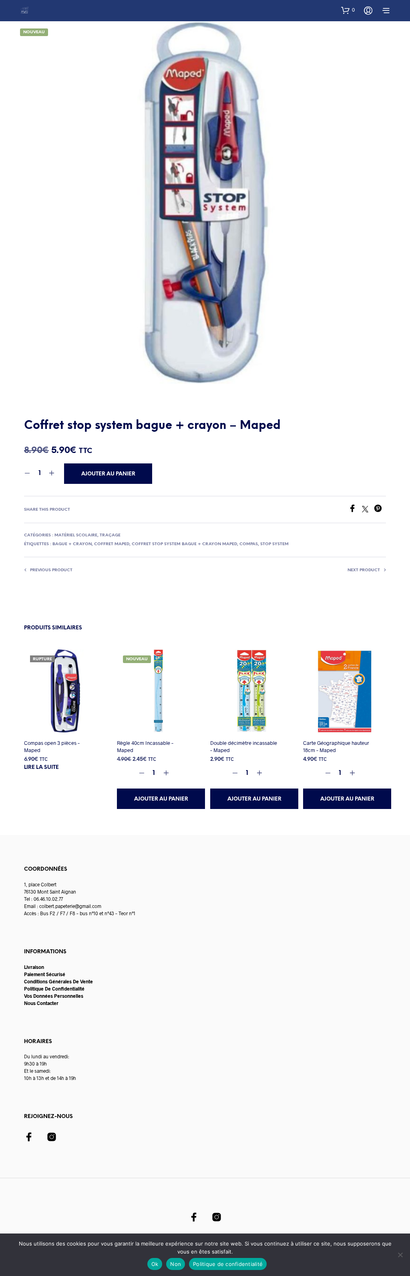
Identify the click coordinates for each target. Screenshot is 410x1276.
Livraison (34, 967)
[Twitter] (368, 510)
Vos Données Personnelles (53, 996)
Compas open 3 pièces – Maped (52, 746)
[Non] (400, 1255)
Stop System (274, 544)
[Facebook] (355, 510)
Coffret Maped (111, 544)
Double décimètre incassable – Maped (243, 746)
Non (175, 1264)
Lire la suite (41, 767)
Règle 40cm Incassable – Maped (145, 746)
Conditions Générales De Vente (58, 981)
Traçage (110, 535)
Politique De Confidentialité (54, 988)
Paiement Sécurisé (44, 974)
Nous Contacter (41, 1003)
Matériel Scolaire (75, 535)
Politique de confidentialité (228, 1264)
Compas (248, 544)
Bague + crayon (72, 544)
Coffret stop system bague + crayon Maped (184, 544)
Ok (155, 1264)
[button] (348, 10)
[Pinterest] (380, 510)
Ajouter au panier (161, 799)
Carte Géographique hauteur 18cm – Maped (336, 746)
